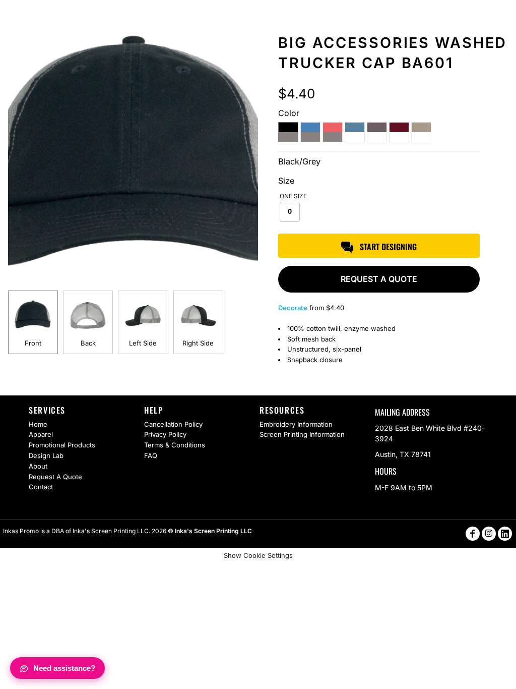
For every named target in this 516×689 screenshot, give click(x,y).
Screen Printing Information (302, 434)
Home (38, 424)
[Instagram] (489, 534)
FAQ (150, 455)
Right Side (198, 343)
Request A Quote (55, 477)
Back (88, 343)
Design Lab (46, 455)
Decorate (292, 308)
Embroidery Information (296, 424)
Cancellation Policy (173, 424)
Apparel (41, 434)
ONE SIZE (293, 196)
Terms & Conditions (174, 445)
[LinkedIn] (505, 534)
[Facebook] (473, 534)
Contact (41, 487)
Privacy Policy (165, 434)
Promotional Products (62, 445)
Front (33, 343)
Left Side (143, 343)
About (38, 466)
